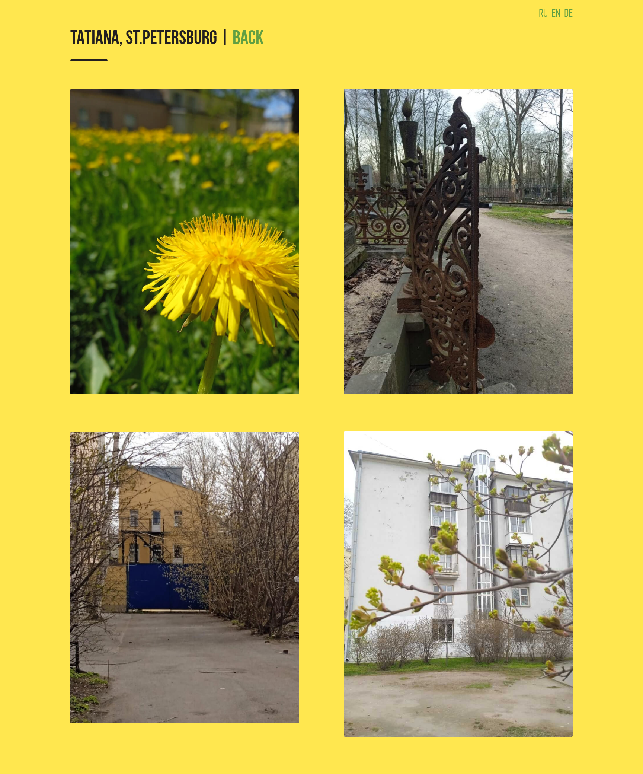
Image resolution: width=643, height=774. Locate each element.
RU (543, 13)
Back (248, 39)
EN (555, 13)
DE (568, 13)
